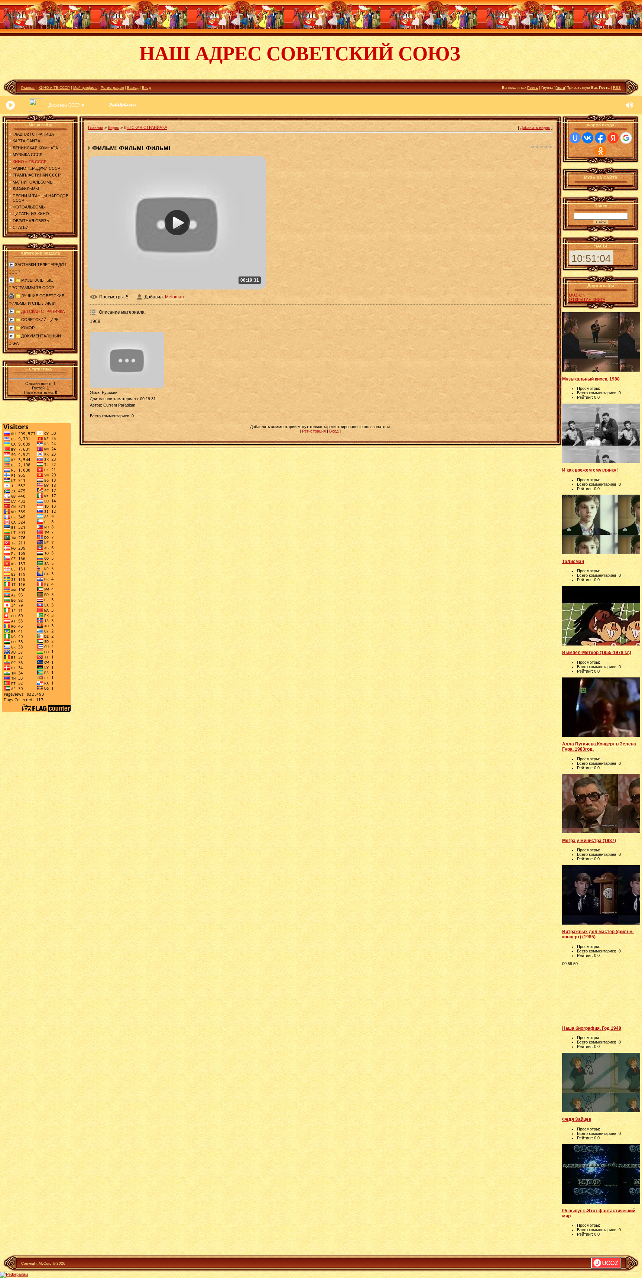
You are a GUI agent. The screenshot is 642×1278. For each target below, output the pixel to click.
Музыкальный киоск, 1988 (591, 379)
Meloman (174, 297)
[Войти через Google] (626, 138)
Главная (28, 87)
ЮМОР (28, 328)
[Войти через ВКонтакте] (587, 137)
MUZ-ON (577, 295)
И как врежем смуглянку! (590, 470)
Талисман (573, 561)
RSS (617, 87)
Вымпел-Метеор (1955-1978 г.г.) (596, 652)
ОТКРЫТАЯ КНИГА (587, 299)
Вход (146, 87)
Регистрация (112, 87)
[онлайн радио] (122, 107)
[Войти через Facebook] (600, 137)
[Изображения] (127, 360)
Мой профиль (85, 87)
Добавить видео (535, 127)
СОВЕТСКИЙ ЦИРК (39, 319)
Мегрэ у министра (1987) (589, 840)
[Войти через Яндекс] (613, 137)
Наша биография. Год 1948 (591, 1028)
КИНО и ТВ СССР (54, 87)
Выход (133, 87)
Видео (113, 127)
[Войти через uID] (575, 137)
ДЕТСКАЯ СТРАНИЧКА (43, 311)
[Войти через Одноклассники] (600, 150)
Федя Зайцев (576, 1119)
